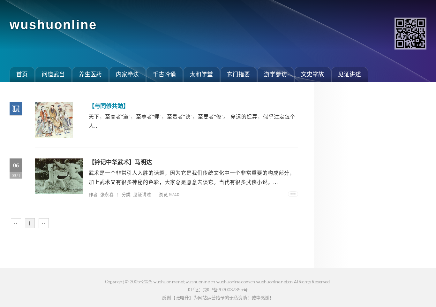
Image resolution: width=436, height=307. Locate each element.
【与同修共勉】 (109, 106)
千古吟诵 (164, 74)
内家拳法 (127, 74)
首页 (22, 74)
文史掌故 (312, 74)
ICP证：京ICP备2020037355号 (218, 289)
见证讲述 (349, 74)
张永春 (107, 194)
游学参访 (275, 74)
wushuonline (53, 25)
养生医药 (90, 74)
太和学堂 (201, 74)
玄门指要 (238, 74)
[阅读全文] (293, 194)
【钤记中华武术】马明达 (120, 162)
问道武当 (53, 74)
